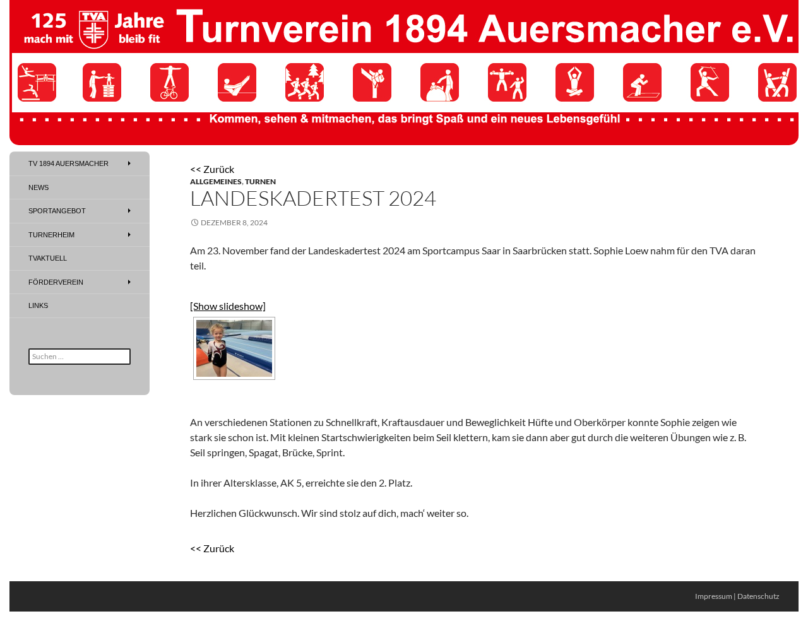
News (38, 187)
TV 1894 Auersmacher (68, 163)
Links (38, 305)
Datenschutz (758, 596)
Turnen (260, 181)
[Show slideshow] (228, 306)
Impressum (713, 596)
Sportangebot (57, 211)
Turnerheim (51, 235)
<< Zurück (212, 169)
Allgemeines (216, 181)
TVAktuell (47, 258)
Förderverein (55, 282)
